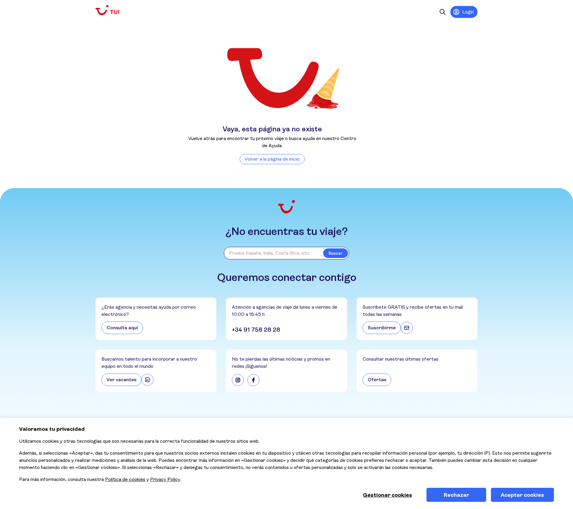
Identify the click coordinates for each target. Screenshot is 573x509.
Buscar (336, 253)
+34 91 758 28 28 (256, 329)
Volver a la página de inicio (272, 159)
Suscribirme (382, 327)
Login (468, 12)
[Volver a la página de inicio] (112, 10)
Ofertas (377, 379)
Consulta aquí (122, 327)
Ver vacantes (121, 379)
